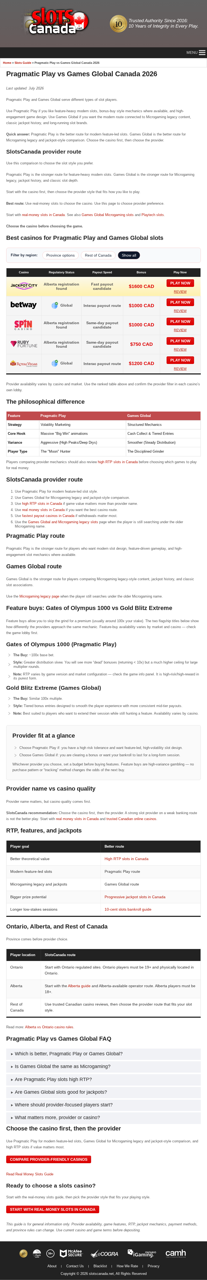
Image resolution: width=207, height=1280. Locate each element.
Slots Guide (23, 62)
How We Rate (127, 1266)
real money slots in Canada (43, 510)
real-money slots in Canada (43, 215)
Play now (180, 283)
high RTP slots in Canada (118, 462)
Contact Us (75, 1266)
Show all (129, 255)
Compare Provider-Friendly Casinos (48, 1159)
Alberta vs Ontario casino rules (49, 1027)
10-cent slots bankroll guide (128, 909)
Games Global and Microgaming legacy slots (63, 522)
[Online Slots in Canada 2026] (53, 22)
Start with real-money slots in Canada (52, 1209)
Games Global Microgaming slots (108, 215)
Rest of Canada (98, 255)
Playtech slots (153, 215)
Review (180, 292)
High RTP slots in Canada (127, 859)
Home (7, 62)
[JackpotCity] (24, 290)
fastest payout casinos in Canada (48, 516)
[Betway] (23, 309)
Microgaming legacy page (39, 596)
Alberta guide (79, 986)
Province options (60, 255)
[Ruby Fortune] (23, 348)
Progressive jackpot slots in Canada (135, 897)
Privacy (154, 1266)
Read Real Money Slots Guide (29, 1174)
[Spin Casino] (23, 329)
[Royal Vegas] (23, 367)
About (52, 1266)
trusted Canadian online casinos (131, 819)
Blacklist (100, 1266)
